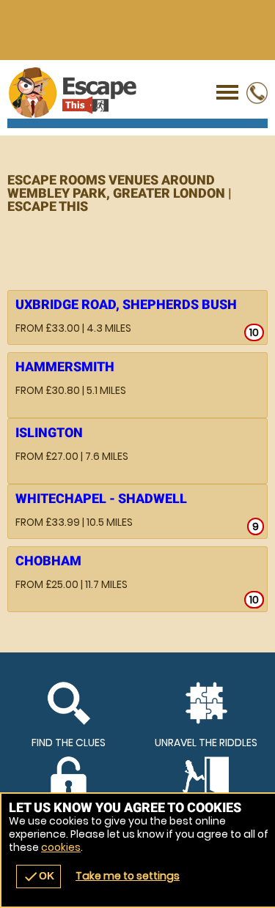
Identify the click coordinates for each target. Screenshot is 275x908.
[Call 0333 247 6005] (257, 100)
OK (38, 876)
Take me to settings (128, 875)
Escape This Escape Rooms (137, 93)
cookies (61, 847)
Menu (227, 93)
